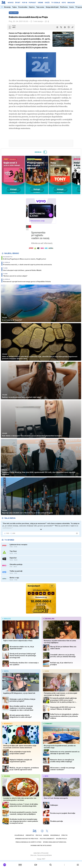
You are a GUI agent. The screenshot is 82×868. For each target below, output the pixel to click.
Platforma (64, 7)
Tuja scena (40, 7)
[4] (36, 175)
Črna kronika (22, 7)
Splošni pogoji (61, 838)
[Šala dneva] (76, 533)
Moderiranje (55, 835)
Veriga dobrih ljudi (52, 7)
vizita (6, 671)
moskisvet (8, 723)
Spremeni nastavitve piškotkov (26, 838)
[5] (60, 175)
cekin (46, 671)
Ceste (71, 7)
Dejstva (32, 7)
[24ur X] (47, 831)
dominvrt (48, 723)
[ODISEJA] (41, 152)
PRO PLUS (39, 835)
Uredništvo (30, 835)
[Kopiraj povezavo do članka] (72, 27)
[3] (13, 175)
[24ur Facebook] (42, 831)
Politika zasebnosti (47, 838)
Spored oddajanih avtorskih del (54, 842)
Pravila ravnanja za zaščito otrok (28, 842)
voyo (46, 776)
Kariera (46, 835)
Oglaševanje (19, 835)
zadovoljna (49, 618)
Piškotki (64, 835)
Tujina (14, 7)
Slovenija (7, 7)
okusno (7, 776)
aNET (14, 27)
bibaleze (7, 618)
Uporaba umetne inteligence (41, 845)
